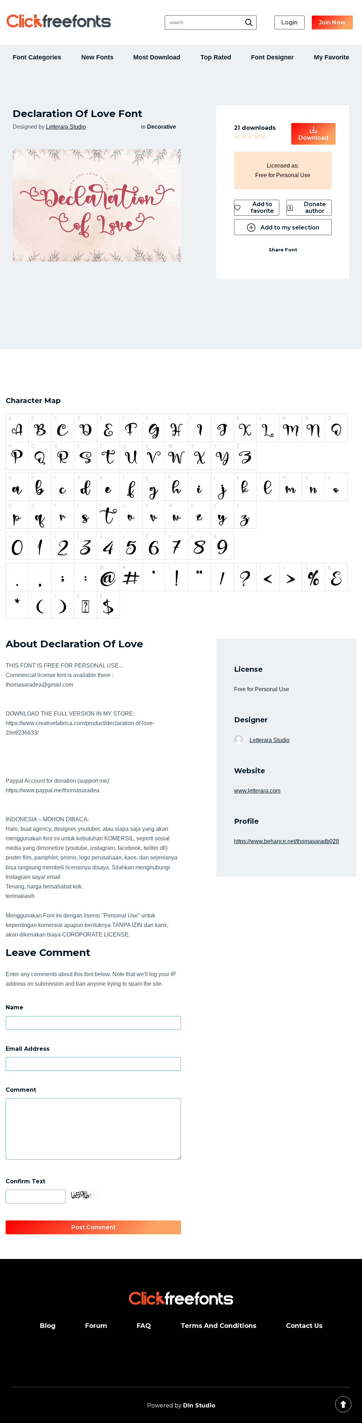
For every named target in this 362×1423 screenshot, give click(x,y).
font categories (37, 57)
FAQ (144, 1326)
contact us (304, 1326)
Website (249, 770)
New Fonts (97, 57)
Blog (48, 1326)
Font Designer (272, 57)
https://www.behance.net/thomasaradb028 (286, 841)
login (289, 22)
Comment (21, 1089)
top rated (215, 57)
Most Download (156, 57)
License (248, 669)
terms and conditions (218, 1326)
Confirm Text (25, 1181)
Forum (96, 1326)
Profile (246, 821)
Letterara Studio (66, 127)
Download (313, 137)
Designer (251, 720)
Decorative (161, 127)
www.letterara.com (257, 791)
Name (14, 1007)
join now (332, 22)
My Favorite (331, 57)
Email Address (27, 1048)
